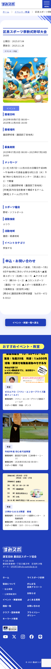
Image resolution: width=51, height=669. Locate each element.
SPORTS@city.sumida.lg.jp (24, 566)
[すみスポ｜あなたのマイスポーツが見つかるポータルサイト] (8, 4)
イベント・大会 (11, 51)
